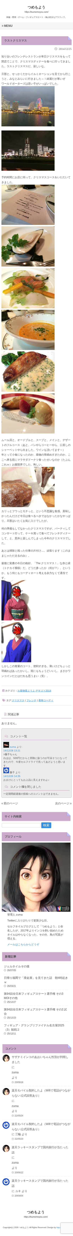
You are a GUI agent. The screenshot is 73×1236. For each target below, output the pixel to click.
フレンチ (31, 700)
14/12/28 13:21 (11, 750)
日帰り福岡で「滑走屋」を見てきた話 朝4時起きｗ (36, 980)
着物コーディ (45, 700)
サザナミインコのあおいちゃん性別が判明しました (40, 1059)
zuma (13, 746)
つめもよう (36, 1214)
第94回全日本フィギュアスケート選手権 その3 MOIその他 (33, 996)
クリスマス (18, 700)
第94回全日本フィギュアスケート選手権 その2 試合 (35, 1011)
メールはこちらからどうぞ (23, 944)
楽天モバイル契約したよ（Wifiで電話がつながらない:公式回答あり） (41, 1093)
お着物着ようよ (26, 690)
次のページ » (63, 803)
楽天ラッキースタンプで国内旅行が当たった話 (40, 1150)
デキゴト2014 (43, 690)
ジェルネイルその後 (16, 966)
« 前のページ (9, 803)
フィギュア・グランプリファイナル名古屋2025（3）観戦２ (34, 1027)
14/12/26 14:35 (11, 776)
